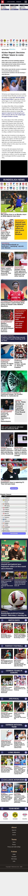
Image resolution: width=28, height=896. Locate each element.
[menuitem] (3, 1)
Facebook (14, 856)
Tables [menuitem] (18, 2)
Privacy (14, 844)
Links (14, 861)
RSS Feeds (14, 858)
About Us (14, 830)
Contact (14, 832)
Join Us (14, 834)
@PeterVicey (12, 49)
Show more (14, 488)
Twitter (14, 854)
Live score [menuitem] (11, 2)
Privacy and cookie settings (14, 846)
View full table (14, 533)
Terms (14, 842)
